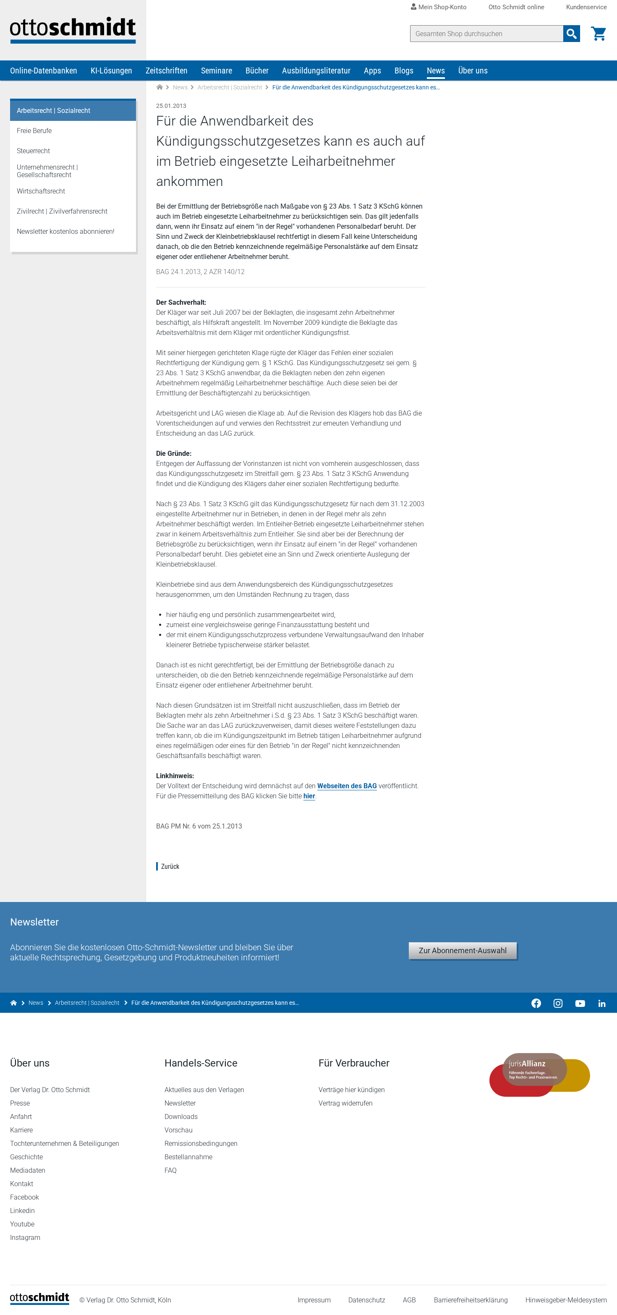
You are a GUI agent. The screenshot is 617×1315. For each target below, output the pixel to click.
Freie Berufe (34, 131)
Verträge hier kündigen (352, 1090)
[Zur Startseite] (159, 87)
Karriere (21, 1130)
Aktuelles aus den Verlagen (204, 1090)
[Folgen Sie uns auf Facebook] (536, 1003)
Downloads (181, 1117)
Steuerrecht (33, 151)
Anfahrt (21, 1117)
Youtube (22, 1224)
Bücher (257, 70)
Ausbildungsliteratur (316, 70)
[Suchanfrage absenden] (571, 33)
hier (309, 796)
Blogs (404, 70)
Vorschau (179, 1130)
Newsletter (180, 1103)
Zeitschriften (167, 70)
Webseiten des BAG (347, 786)
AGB (409, 1300)
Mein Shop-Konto (442, 7)
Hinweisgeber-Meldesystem (566, 1300)
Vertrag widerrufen (346, 1103)
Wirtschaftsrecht (41, 191)
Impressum (314, 1300)
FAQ (171, 1170)
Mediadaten (27, 1170)
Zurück (170, 867)
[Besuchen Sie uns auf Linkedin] (599, 1003)
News (436, 70)
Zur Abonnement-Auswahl (463, 950)
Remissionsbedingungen (201, 1144)
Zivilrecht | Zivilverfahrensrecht (62, 211)
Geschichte (26, 1157)
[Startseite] (39, 1303)
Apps (372, 70)
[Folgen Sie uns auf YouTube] (580, 1003)
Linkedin (22, 1211)
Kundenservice (586, 7)
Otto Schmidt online (516, 7)
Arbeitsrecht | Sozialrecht (230, 87)
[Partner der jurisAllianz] (540, 1075)
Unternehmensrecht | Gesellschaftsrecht (47, 171)
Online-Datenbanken (43, 70)
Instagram (25, 1238)
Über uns (473, 70)
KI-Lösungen (111, 70)
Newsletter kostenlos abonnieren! (66, 231)
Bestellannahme (188, 1157)
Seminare (216, 70)
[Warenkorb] (598, 33)
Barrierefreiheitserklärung (471, 1300)
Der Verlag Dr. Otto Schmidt (50, 1090)
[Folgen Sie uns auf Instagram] (558, 1003)
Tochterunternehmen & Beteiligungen (64, 1144)
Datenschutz (366, 1300)
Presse (20, 1103)
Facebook (24, 1197)
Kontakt (21, 1184)
